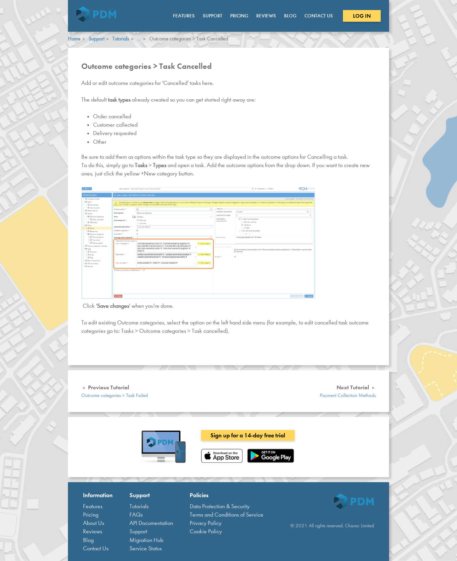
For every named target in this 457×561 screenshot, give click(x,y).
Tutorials (120, 38)
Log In (362, 16)
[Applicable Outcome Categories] (198, 297)
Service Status (145, 548)
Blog (290, 16)
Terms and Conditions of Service (226, 514)
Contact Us (318, 16)
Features (184, 16)
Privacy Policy (205, 523)
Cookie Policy (206, 531)
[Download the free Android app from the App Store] (270, 460)
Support (212, 16)
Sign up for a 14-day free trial (247, 435)
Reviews (266, 16)
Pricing (239, 16)
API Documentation (151, 523)
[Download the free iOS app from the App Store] (222, 460)
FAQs (136, 514)
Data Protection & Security (220, 506)
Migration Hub (146, 540)
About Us (93, 523)
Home (74, 38)
